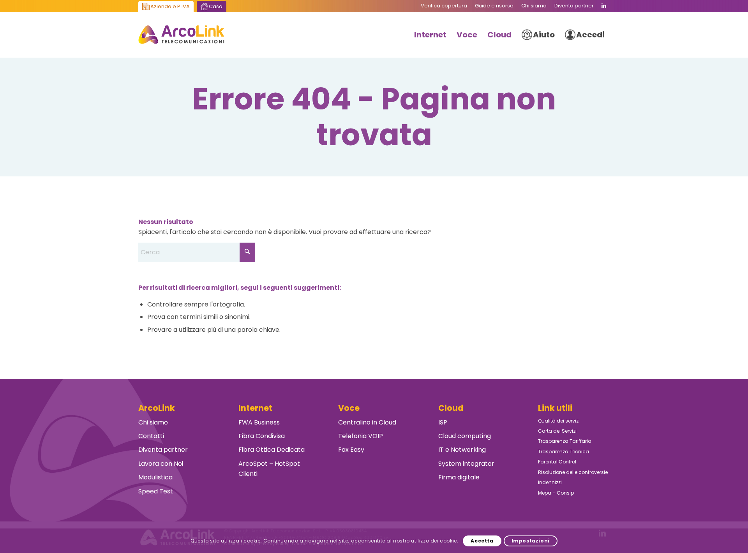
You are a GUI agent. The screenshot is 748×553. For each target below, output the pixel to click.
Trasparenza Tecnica (563, 451)
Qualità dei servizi (559, 420)
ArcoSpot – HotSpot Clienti (269, 468)
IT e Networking (462, 449)
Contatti (151, 435)
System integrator (466, 463)
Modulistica (155, 477)
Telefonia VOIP (360, 435)
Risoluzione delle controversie (573, 472)
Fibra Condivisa (261, 435)
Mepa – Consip (556, 493)
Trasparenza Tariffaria (564, 441)
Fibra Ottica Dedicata (271, 449)
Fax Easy (351, 449)
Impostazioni (531, 540)
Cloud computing (464, 435)
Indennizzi (550, 482)
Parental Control (557, 461)
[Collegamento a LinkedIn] (604, 6)
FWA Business (259, 422)
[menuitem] (444, 6)
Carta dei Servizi (557, 431)
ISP (442, 422)
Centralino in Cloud (367, 422)
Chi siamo (153, 422)
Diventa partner (163, 449)
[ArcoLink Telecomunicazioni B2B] (181, 34)
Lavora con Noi (160, 463)
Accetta (482, 540)
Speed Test (155, 491)
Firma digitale (459, 477)
